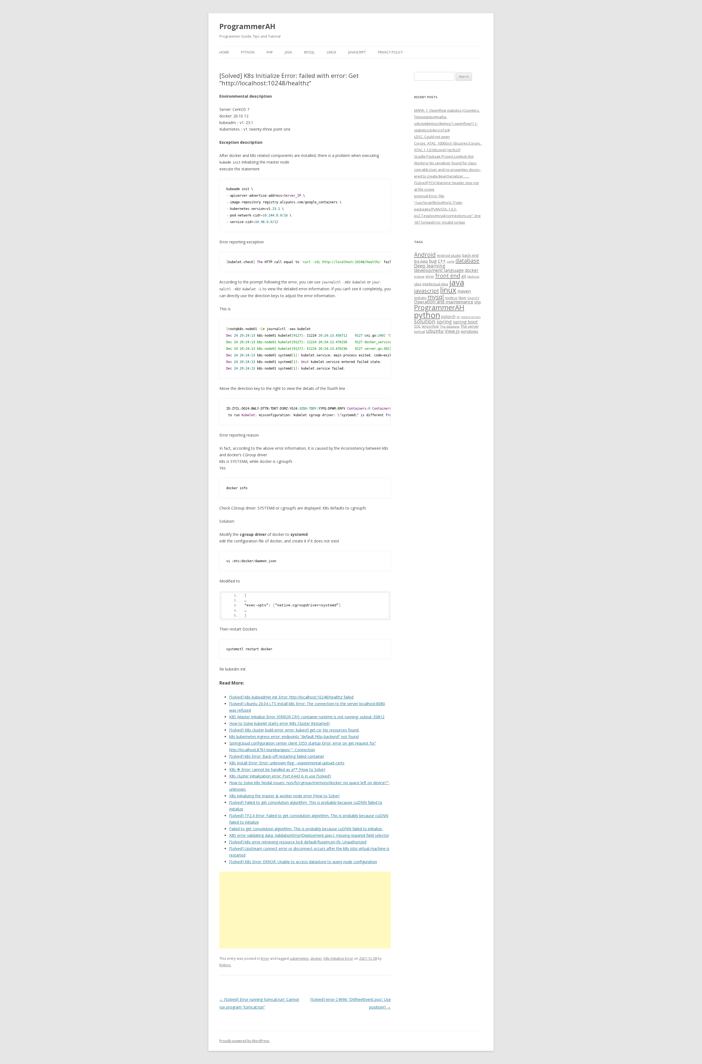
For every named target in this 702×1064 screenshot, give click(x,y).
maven (464, 291)
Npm (462, 297)
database (467, 260)
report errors (470, 317)
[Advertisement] (305, 910)
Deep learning (429, 265)
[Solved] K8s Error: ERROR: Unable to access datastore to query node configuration (303, 861)
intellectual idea (435, 284)
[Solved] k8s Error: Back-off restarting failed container (276, 756)
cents (450, 261)
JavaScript (357, 52)
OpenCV (473, 298)
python (427, 314)
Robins (225, 964)
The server (470, 326)
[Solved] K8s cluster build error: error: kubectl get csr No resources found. (294, 730)
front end (447, 275)
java (456, 282)
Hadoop (473, 276)
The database (450, 326)
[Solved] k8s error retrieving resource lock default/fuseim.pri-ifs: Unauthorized (297, 842)
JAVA (288, 52)
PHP (270, 52)
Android (425, 254)
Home (224, 52)
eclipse (419, 276)
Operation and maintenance (443, 302)
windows (469, 331)
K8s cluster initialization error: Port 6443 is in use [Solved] (280, 776)
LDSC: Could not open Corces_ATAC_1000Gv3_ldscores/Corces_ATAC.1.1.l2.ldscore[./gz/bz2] (448, 143)
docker (316, 958)
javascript (426, 290)
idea (417, 284)
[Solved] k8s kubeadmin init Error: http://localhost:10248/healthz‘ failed (291, 697)
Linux (331, 52)
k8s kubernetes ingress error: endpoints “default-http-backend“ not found (294, 736)
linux (448, 290)
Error (265, 958)
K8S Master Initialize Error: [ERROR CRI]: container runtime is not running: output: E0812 (306, 716)
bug (433, 261)
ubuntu (435, 330)
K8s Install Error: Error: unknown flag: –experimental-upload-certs (286, 762)
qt (458, 317)
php (477, 302)
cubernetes (299, 958)
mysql (436, 297)
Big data (421, 261)
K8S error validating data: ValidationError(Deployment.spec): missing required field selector (309, 835)
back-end (470, 255)
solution (424, 321)
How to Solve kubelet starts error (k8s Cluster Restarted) (279, 723)
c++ (442, 260)
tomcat (419, 331)
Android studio (449, 255)
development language (439, 270)
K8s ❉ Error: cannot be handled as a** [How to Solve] (277, 769)
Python (247, 52)
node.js (451, 297)
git (463, 276)
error (430, 276)
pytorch (448, 316)
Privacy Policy (390, 52)
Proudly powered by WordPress (244, 1040)
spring (444, 321)
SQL (417, 326)
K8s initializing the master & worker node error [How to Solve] (284, 795)
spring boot (465, 322)
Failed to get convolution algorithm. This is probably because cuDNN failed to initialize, (306, 828)
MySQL (309, 52)
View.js (452, 331)
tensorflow (430, 326)
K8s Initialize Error (338, 958)
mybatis (420, 297)
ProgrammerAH (247, 26)
